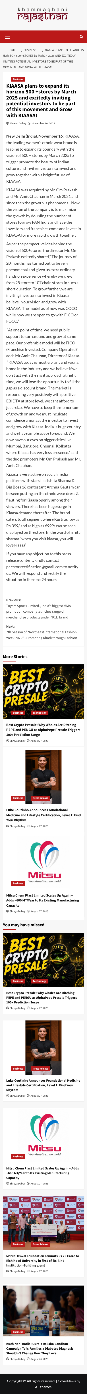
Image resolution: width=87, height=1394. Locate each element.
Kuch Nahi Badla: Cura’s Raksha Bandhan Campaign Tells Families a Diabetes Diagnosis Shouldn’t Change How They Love (39, 1349)
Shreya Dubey (18, 123)
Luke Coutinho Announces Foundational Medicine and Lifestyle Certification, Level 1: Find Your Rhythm (43, 815)
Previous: (38, 609)
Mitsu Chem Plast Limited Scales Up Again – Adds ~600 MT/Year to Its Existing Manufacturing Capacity (42, 900)
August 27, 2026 (39, 741)
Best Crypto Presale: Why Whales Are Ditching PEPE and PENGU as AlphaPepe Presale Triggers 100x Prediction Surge (43, 729)
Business (18, 79)
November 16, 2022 (43, 123)
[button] (7, 36)
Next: (41, 632)
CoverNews (67, 1381)
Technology (39, 713)
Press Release (40, 798)
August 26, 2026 (39, 1359)
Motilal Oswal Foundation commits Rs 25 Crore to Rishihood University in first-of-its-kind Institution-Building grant (42, 1261)
